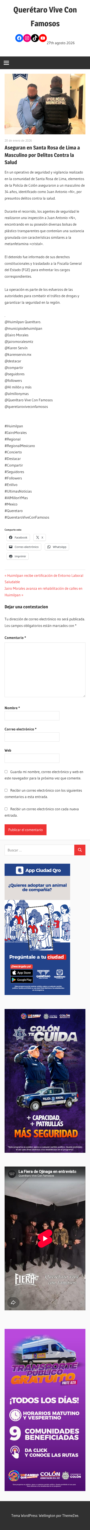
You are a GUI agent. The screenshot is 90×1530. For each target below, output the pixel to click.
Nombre (12, 707)
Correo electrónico (20, 729)
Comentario (15, 637)
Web (8, 750)
